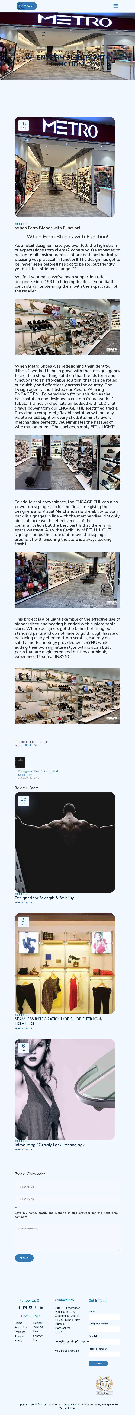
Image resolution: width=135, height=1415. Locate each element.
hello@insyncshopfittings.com (73, 1341)
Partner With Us (38, 1325)
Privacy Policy (19, 1339)
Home (18, 1323)
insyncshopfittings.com (54, 1404)
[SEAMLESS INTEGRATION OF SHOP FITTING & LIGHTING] (65, 963)
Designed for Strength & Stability (44, 897)
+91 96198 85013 (67, 1351)
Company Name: (98, 1323)
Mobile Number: (98, 1348)
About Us (21, 1327)
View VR (29, 6)
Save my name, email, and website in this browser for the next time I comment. (67, 1215)
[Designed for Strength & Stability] (65, 842)
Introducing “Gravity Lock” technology (50, 1144)
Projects (20, 1332)
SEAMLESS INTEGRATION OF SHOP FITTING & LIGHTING (58, 1021)
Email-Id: (94, 1336)
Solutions (21, 224)
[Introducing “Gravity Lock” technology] (65, 1089)
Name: (92, 1311)
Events (37, 1331)
